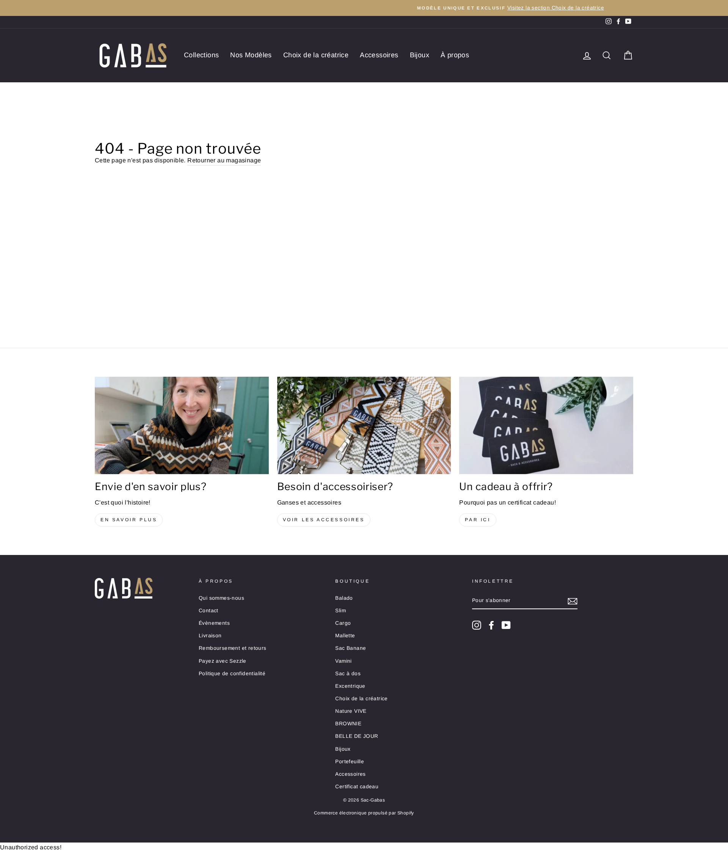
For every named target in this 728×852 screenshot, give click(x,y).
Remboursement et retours (233, 648)
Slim (340, 610)
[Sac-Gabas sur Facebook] (491, 625)
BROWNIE (348, 723)
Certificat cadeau (356, 786)
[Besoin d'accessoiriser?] (364, 426)
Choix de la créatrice (315, 55)
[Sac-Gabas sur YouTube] (506, 625)
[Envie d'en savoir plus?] (182, 426)
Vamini (343, 661)
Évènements (214, 623)
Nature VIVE (350, 711)
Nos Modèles (250, 55)
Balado (344, 598)
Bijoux (419, 55)
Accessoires (379, 55)
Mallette (345, 635)
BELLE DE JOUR (356, 736)
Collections (201, 55)
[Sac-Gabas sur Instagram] (476, 625)
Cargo (343, 623)
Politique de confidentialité (232, 673)
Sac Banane (350, 648)
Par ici (477, 519)
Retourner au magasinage (224, 160)
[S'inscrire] (572, 601)
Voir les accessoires (324, 519)
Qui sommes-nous (221, 598)
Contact (208, 610)
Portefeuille (349, 761)
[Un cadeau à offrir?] (546, 426)
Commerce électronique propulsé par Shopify (364, 813)
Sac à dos (348, 673)
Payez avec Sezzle (222, 661)
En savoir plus (128, 519)
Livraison (210, 635)
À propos (455, 55)
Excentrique (350, 686)
